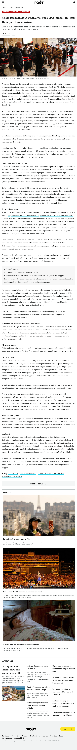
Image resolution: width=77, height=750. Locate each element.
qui (62, 151)
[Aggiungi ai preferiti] (13, 33)
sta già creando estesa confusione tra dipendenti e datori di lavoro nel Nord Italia (40, 215)
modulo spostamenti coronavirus (51, 473)
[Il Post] (38, 2)
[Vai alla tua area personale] (74, 2)
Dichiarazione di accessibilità (13, 738)
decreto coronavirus (28, 473)
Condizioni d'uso (56, 736)
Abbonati (68, 729)
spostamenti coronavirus (12, 476)
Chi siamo (5, 736)
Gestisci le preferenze (39, 736)
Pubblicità (15, 736)
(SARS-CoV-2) (54, 86)
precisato (45, 255)
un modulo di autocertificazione (31, 151)
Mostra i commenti (38, 483)
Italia (4, 7)
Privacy (25, 736)
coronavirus (42, 86)
